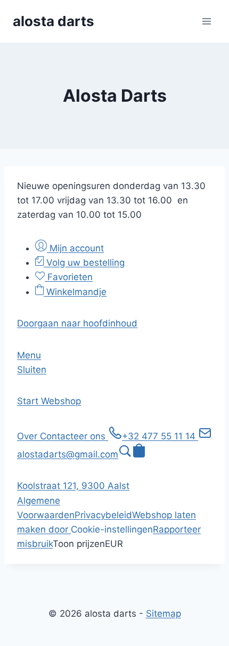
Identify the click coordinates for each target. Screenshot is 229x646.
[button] (77, 323)
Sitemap (163, 613)
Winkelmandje (75, 292)
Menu (29, 355)
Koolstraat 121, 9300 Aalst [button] (73, 485)
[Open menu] (206, 21)
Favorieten (69, 277)
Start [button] (29, 401)
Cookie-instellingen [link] (112, 529)
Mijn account (75, 248)
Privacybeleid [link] (103, 515)
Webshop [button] (61, 401)
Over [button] (28, 436)
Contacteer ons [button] (74, 436)
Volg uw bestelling (84, 262)
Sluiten (31, 369)
